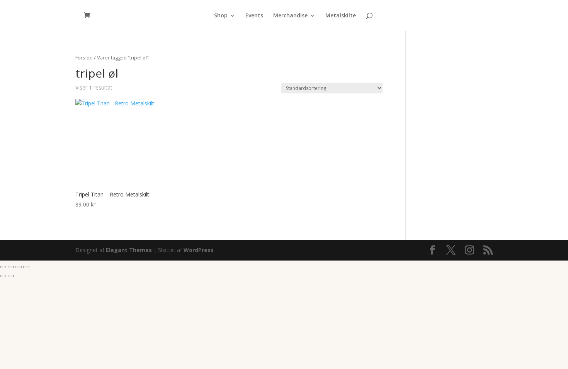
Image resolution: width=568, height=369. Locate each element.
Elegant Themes (129, 250)
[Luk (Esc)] (26, 267)
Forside (84, 57)
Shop (221, 16)
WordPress (199, 250)
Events (254, 16)
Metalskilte (340, 16)
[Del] (18, 267)
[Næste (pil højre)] (11, 276)
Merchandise (290, 16)
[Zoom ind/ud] (3, 267)
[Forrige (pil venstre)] (3, 276)
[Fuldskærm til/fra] (11, 267)
